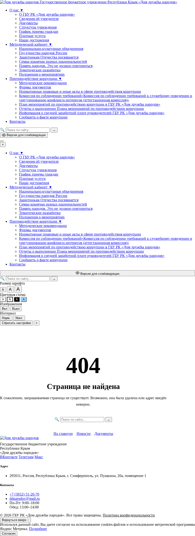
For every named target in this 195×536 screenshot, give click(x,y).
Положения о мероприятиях (42, 74)
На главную (63, 434)
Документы (28, 23)
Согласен (8, 533)
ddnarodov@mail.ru (25, 499)
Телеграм (26, 457)
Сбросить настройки (16, 323)
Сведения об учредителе (39, 19)
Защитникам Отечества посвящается (48, 57)
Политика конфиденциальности (129, 515)
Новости (84, 434)
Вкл (4, 308)
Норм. (6, 318)
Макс (38, 457)
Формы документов (35, 87)
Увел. (19, 318)
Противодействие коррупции (36, 79)
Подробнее (38, 529)
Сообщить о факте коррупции (43, 117)
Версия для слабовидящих (26, 135)
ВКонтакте (9, 457)
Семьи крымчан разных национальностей (53, 61)
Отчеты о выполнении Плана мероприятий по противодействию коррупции (81, 109)
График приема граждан (38, 32)
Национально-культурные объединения (51, 49)
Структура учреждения (38, 27)
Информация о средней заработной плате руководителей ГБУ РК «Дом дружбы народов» (92, 113)
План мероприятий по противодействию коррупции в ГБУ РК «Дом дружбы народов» (89, 104)
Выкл (16, 308)
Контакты (17, 121)
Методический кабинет (31, 44)
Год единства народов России (43, 53)
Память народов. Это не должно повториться (56, 66)
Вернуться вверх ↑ (15, 520)
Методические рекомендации (43, 83)
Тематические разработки (40, 70)
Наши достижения (34, 40)
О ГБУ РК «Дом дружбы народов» (47, 14)
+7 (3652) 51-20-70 (24, 494)
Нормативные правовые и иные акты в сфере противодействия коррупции (80, 91)
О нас (17, 10)
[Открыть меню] (2, 141)
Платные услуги (32, 36)
